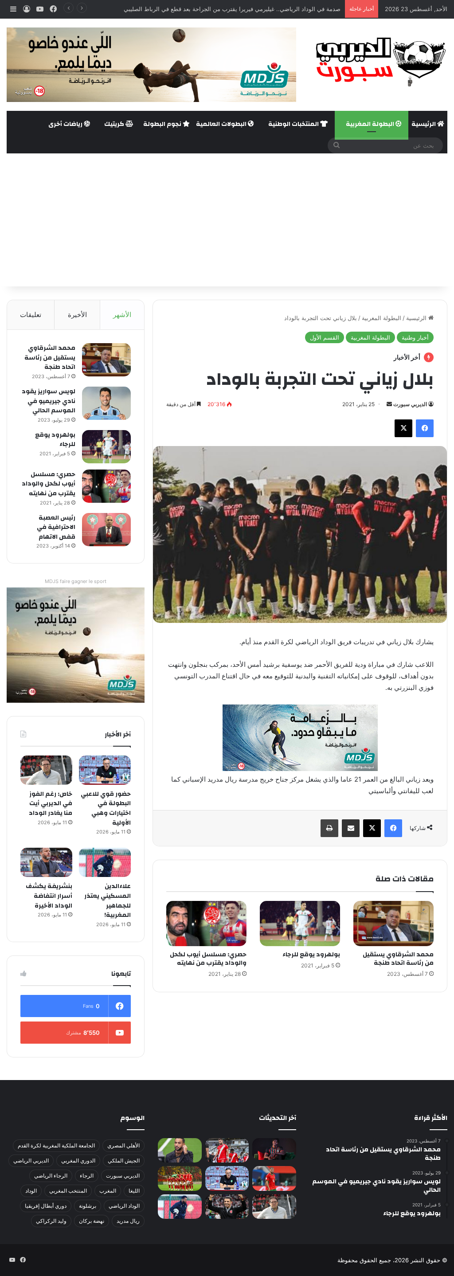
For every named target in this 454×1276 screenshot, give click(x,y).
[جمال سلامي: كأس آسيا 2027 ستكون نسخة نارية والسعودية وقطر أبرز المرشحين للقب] (227, 1206)
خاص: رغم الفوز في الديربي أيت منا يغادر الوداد (50, 803)
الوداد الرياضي (124, 1205)
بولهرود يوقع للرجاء (311, 954)
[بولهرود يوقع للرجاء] (300, 923)
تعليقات (30, 314)
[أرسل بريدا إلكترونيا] (389, 404)
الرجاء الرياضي (50, 1175)
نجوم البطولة (163, 124)
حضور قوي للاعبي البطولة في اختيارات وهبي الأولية (106, 808)
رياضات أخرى (66, 124)
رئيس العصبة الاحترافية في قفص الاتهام (56, 527)
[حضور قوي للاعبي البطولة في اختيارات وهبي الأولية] (105, 770)
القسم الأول (324, 337)
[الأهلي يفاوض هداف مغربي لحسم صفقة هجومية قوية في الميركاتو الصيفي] (179, 1178)
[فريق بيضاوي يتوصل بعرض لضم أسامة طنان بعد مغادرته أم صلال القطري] (274, 1178)
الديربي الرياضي (31, 1160)
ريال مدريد (128, 1220)
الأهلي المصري (123, 1145)
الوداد (31, 1190)
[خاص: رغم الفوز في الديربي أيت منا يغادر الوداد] (46, 770)
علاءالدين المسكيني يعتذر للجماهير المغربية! (107, 901)
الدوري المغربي (78, 1160)
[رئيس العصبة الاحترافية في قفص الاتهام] (106, 529)
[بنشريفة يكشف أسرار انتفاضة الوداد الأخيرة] (46, 862)
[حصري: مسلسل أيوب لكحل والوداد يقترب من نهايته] (206, 923)
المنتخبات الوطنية (294, 124)
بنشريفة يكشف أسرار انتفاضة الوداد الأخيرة (49, 896)
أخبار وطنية (415, 337)
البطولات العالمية (222, 124)
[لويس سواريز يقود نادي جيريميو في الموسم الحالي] (106, 403)
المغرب (107, 1190)
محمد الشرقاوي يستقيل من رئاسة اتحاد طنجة (398, 959)
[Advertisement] (227, 220)
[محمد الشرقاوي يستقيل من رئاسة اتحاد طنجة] (393, 923)
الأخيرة (77, 314)
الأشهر (122, 314)
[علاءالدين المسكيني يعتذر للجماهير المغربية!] (105, 862)
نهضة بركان (91, 1220)
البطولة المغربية (370, 124)
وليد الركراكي (51, 1220)
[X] (403, 428)
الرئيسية (424, 124)
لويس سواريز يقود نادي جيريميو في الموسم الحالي (48, 401)
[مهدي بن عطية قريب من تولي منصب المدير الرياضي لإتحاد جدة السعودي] (179, 1150)
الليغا (134, 1190)
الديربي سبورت (410, 404)
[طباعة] (329, 828)
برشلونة (87, 1205)
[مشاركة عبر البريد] (351, 828)
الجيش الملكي (124, 1160)
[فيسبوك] (425, 428)
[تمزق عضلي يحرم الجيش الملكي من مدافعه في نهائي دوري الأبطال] (274, 1149)
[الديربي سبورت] (378, 61)
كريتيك (114, 124)
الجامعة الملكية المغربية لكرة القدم (56, 1145)
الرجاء (87, 1175)
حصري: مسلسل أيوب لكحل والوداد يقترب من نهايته (208, 959)
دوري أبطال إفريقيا (46, 1205)
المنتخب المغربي (68, 1190)
